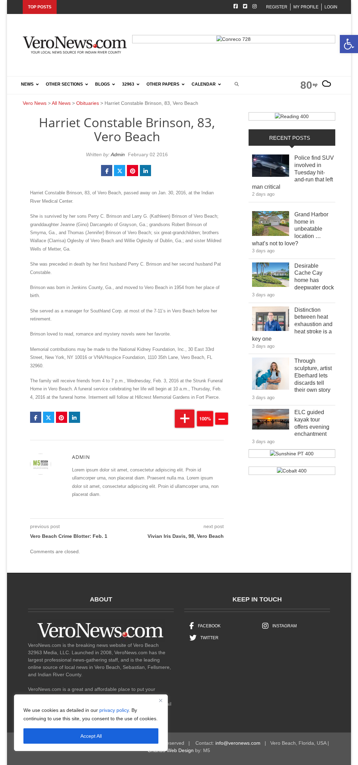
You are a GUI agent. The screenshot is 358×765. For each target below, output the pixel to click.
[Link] (270, 167)
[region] (91, 722)
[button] (349, 44)
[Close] (160, 700)
